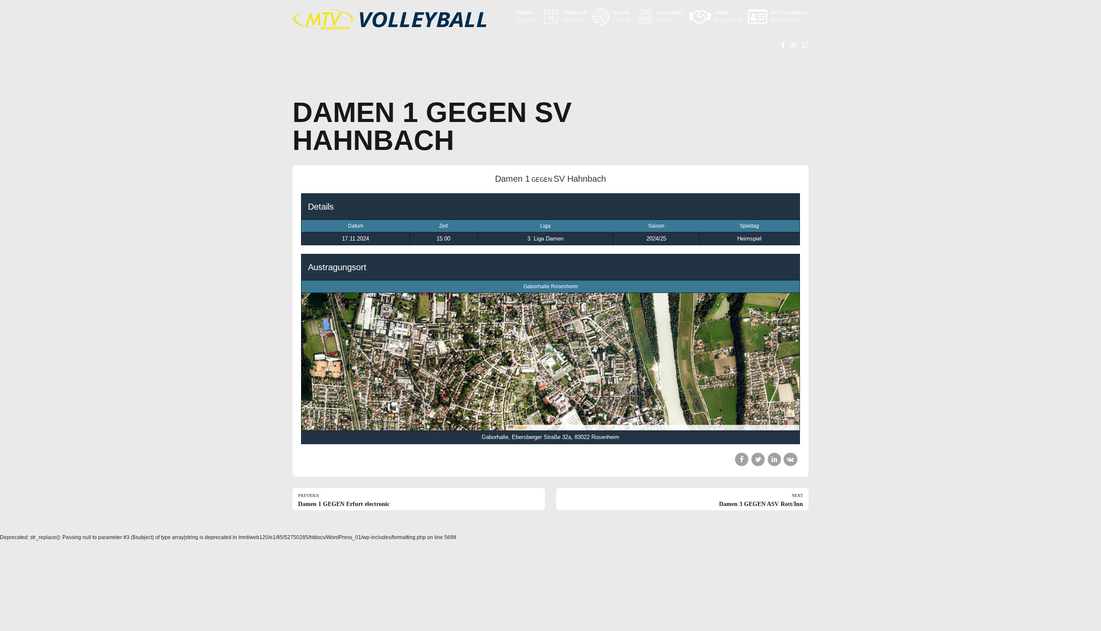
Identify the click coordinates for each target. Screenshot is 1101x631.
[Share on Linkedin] (774, 459)
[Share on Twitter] (758, 459)
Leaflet (520, 427)
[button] (550, 353)
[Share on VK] (790, 459)
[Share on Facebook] (741, 459)
